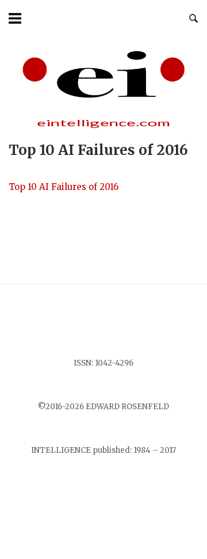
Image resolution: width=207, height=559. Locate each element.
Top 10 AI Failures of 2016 (63, 186)
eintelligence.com (103, 123)
